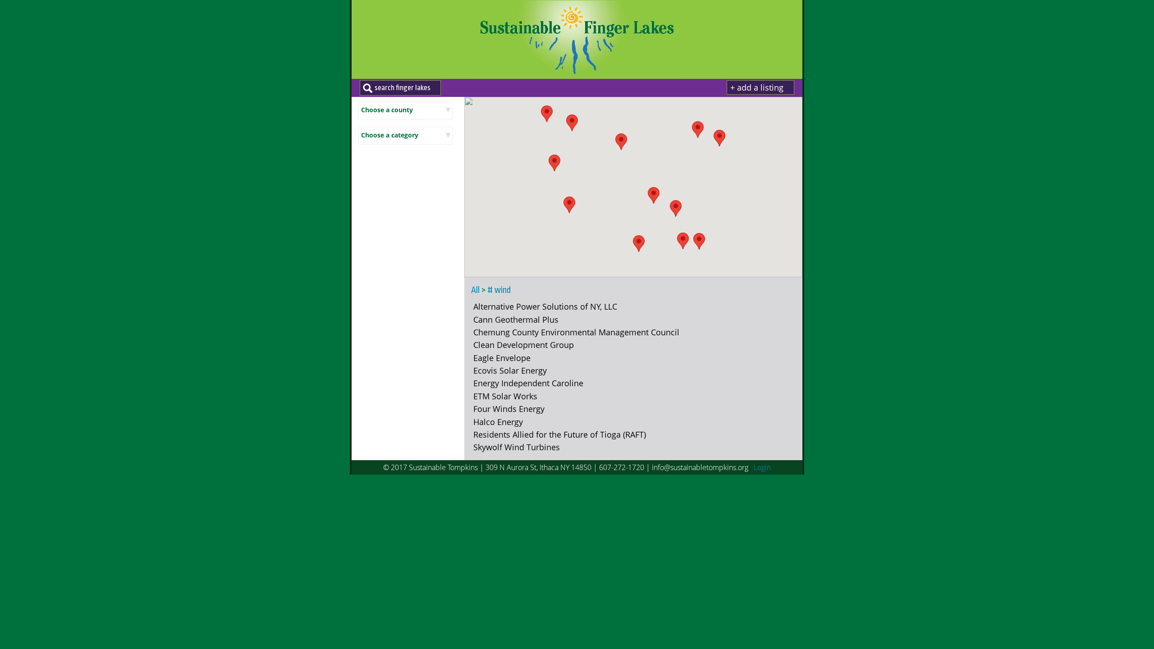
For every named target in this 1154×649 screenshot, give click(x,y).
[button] (698, 129)
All (475, 290)
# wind (499, 290)
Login (762, 467)
